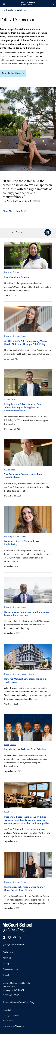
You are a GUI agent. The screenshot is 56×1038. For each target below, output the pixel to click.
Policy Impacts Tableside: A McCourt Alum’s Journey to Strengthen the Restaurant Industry (23, 407)
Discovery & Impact (12, 272)
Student (24, 336)
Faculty (7, 469)
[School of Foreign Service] (17, 927)
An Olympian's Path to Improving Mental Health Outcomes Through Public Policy (25, 342)
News (13, 399)
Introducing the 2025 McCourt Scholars (25, 749)
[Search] (52, 3)
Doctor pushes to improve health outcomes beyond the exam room (26, 613)
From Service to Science (16, 277)
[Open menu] (3, 3)
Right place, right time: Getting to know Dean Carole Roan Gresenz (24, 888)
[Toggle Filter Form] (47, 232)
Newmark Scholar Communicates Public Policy (21, 543)
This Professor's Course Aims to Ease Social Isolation (23, 476)
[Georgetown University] (16, 944)
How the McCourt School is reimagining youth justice (25, 680)
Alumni (7, 399)
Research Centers (28, 674)
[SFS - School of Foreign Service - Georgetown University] (28, 4)
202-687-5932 (12, 994)
